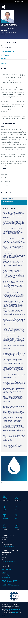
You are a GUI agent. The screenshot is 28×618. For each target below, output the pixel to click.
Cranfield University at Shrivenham (10, 551)
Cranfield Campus (8, 535)
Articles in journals (8, 198)
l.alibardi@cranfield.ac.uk (7, 51)
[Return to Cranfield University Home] (3, 7)
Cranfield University (19, 1)
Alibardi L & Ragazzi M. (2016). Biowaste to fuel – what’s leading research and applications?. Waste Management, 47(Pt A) (14, 376)
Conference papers (8, 201)
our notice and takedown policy (13, 609)
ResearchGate (4, 63)
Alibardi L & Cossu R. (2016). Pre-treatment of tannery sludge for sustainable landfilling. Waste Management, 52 (14, 347)
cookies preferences (14, 613)
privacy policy (15, 612)
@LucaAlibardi (5, 55)
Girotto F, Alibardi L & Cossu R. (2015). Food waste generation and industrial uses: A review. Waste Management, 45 (13, 406)
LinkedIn (3, 58)
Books (4, 204)
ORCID (2, 61)
